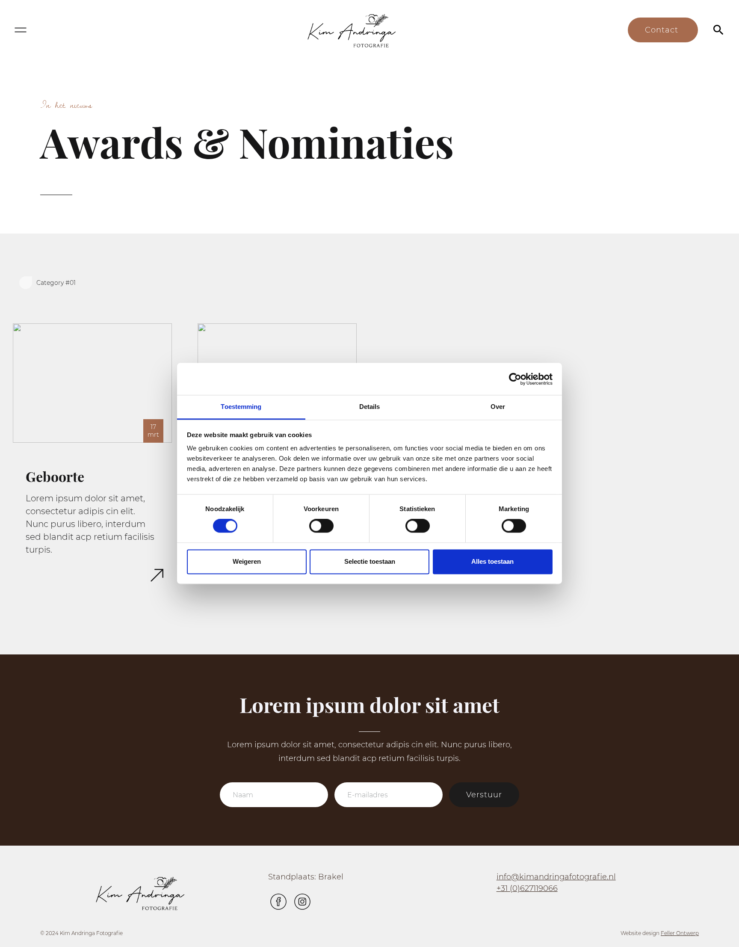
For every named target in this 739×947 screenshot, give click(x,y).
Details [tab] (369, 406)
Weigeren (247, 561)
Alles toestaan (492, 561)
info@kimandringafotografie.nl (556, 877)
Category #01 (56, 283)
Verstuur (484, 794)
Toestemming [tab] (241, 406)
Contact (663, 30)
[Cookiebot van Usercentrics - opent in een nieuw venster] (515, 379)
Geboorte (55, 476)
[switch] (321, 526)
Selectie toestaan (369, 561)
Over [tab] (498, 406)
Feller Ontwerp (680, 933)
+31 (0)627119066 (527, 888)
